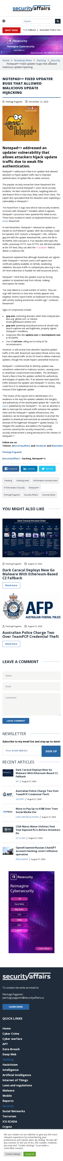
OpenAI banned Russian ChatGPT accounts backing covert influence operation (37, 851)
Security (55, 60)
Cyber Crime (10, 1033)
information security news (45, 480)
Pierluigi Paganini (14, 101)
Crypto (7, 1126)
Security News (48, 494)
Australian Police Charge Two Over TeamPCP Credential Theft (30, 634)
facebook (12, 469)
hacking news (23, 480)
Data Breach (11, 1049)
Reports (7, 1101)
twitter (49, 469)
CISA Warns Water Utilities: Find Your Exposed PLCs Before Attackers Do (38, 830)
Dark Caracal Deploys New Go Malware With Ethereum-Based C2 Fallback (30, 574)
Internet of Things (15, 1080)
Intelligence (22, 859)
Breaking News (23, 60)
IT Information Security (14, 487)
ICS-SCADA (21, 838)
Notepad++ (34, 487)
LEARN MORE (16, 1006)
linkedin (31, 469)
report (5, 405)
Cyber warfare (12, 1039)
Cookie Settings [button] (13, 1154)
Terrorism (9, 1116)
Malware (8, 1090)
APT (17, 781)
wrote (5, 221)
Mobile (7, 1095)
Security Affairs (31, 494)
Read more (11, 585)
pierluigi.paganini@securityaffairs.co (23, 997)
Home (5, 60)
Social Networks (13, 1111)
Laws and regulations (27, 817)
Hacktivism (10, 1064)
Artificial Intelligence (16, 1075)
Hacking (41, 60)
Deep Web (9, 1054)
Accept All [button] (29, 1154)
